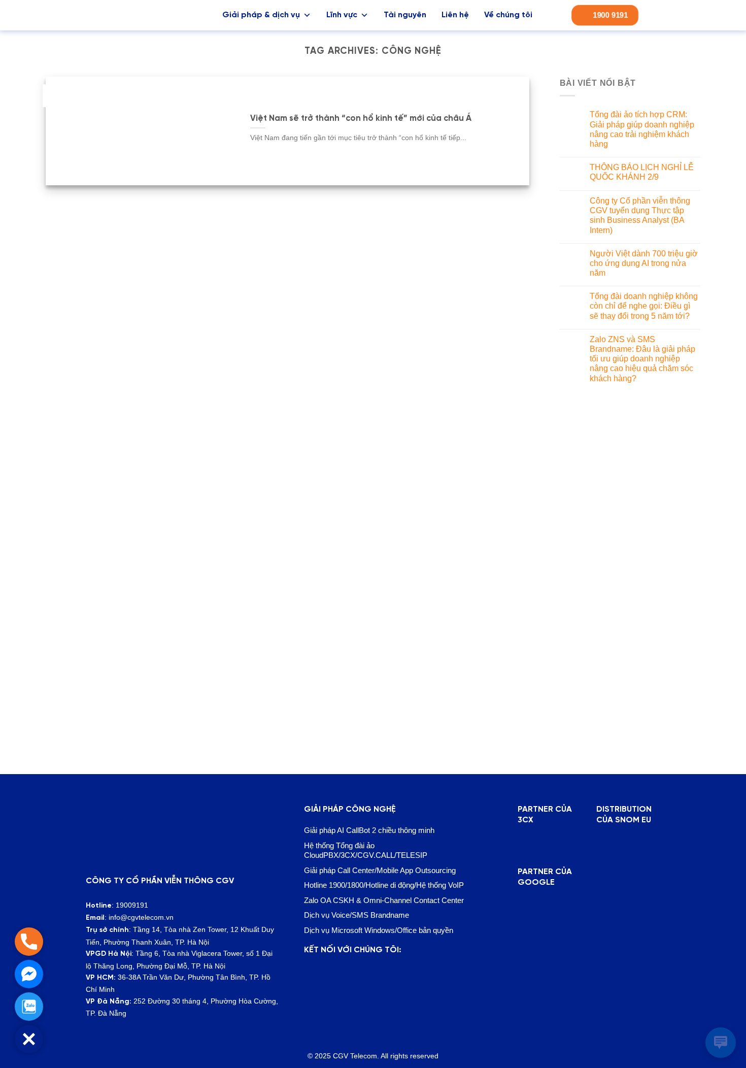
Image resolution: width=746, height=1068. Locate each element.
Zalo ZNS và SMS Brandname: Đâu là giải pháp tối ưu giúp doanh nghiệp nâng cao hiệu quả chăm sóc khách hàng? (642, 359)
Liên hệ (455, 15)
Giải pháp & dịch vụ (261, 15)
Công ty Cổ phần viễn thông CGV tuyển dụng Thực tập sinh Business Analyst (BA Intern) (640, 215)
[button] (29, 1039)
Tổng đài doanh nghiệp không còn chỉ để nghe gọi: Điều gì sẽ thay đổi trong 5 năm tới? (644, 306)
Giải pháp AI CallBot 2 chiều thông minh (369, 830)
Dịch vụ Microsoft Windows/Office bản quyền (378, 930)
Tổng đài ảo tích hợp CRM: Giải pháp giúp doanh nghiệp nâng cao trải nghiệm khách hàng (642, 129)
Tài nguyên (405, 15)
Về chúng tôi (508, 15)
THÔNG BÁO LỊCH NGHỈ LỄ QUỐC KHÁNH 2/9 (642, 172)
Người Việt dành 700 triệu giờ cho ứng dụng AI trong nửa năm (644, 263)
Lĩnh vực (341, 15)
